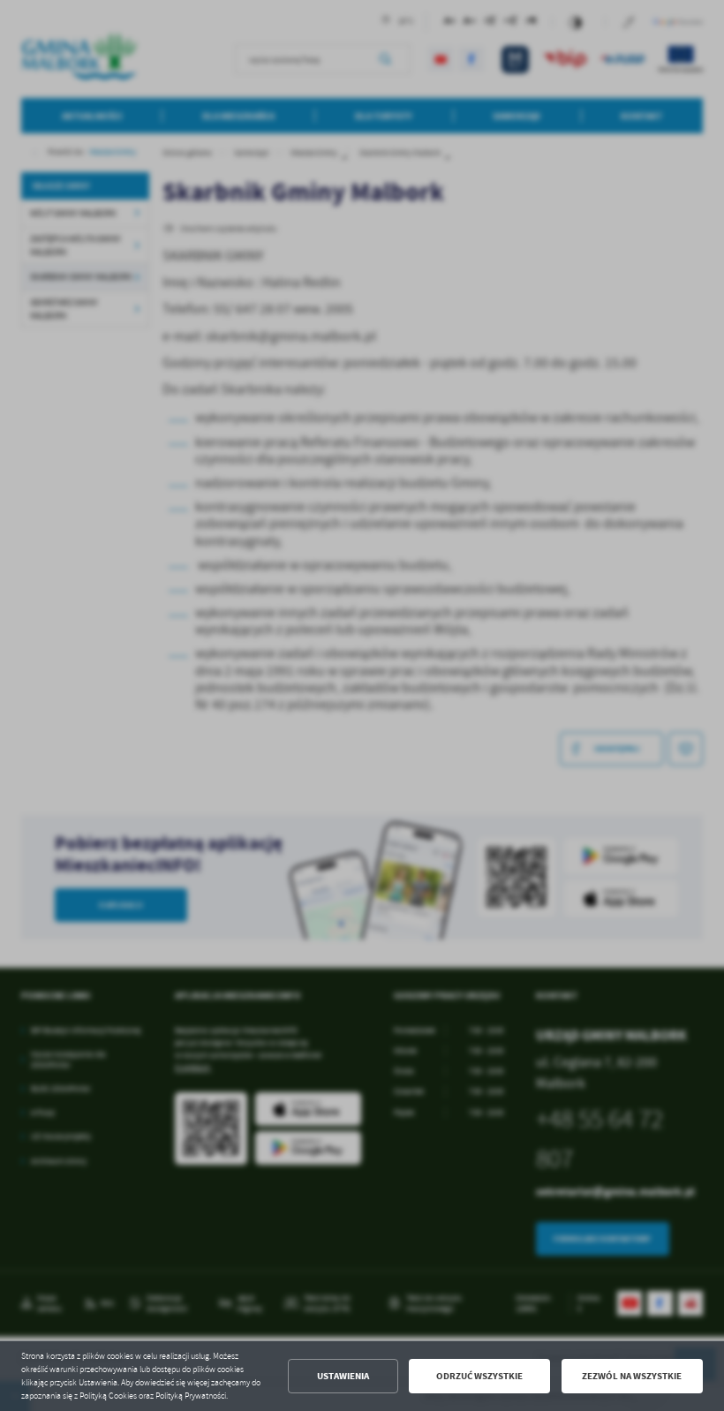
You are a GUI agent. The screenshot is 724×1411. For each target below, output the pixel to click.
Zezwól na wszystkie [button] (632, 1376)
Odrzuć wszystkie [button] (479, 1376)
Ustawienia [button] (343, 1376)
